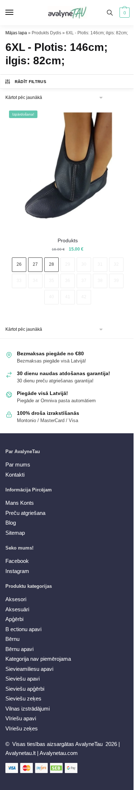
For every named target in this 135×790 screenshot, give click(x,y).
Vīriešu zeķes (21, 728)
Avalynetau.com (59, 753)
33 (19, 280)
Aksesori (15, 599)
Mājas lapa (16, 32)
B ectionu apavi (23, 629)
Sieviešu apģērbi (24, 689)
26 (19, 264)
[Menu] (16, 12)
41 (67, 296)
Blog (10, 523)
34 (35, 280)
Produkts (68, 240)
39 (116, 280)
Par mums (17, 464)
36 (67, 280)
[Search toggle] (109, 12)
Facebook (17, 561)
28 (51, 264)
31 (100, 264)
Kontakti (14, 475)
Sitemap (15, 533)
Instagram (17, 571)
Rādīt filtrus (30, 81)
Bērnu (12, 639)
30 (83, 264)
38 (100, 280)
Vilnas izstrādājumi (27, 709)
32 (116, 264)
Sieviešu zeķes (23, 698)
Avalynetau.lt (21, 753)
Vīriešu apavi (20, 718)
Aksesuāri (17, 609)
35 (51, 280)
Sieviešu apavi (22, 679)
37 (83, 280)
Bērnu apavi (19, 649)
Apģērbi (14, 619)
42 (83, 296)
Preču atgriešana (25, 513)
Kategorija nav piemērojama (38, 659)
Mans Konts (19, 503)
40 (51, 296)
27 (35, 264)
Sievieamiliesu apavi (29, 669)
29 (67, 264)
